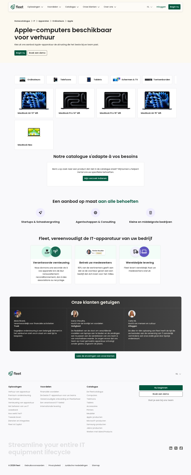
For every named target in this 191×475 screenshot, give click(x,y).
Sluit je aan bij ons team (160, 400)
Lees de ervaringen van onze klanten (95, 355)
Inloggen (161, 6)
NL (148, 6)
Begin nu (174, 6)
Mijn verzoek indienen (95, 178)
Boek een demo (37, 52)
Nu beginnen (160, 387)
